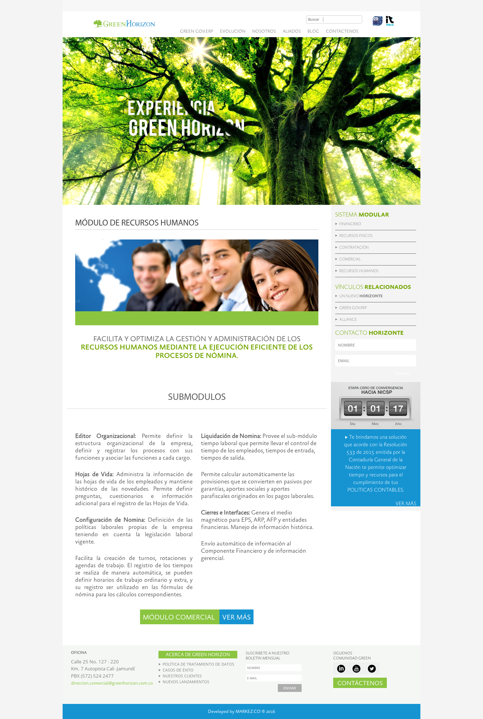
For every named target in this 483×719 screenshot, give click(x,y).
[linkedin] (341, 668)
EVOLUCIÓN (232, 31)
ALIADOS (292, 31)
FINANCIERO (350, 224)
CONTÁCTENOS (342, 31)
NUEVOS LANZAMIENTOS (186, 681)
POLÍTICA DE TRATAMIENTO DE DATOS (198, 664)
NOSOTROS (264, 31)
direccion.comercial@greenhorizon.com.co (112, 683)
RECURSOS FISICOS (356, 236)
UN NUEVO (361, 296)
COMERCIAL (350, 259)
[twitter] (371, 668)
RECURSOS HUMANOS (358, 271)
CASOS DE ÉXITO (178, 670)
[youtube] (356, 668)
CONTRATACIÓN (354, 247)
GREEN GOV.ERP (196, 31)
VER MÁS (236, 617)
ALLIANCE (348, 319)
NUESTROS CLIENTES (182, 675)
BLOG (313, 31)
